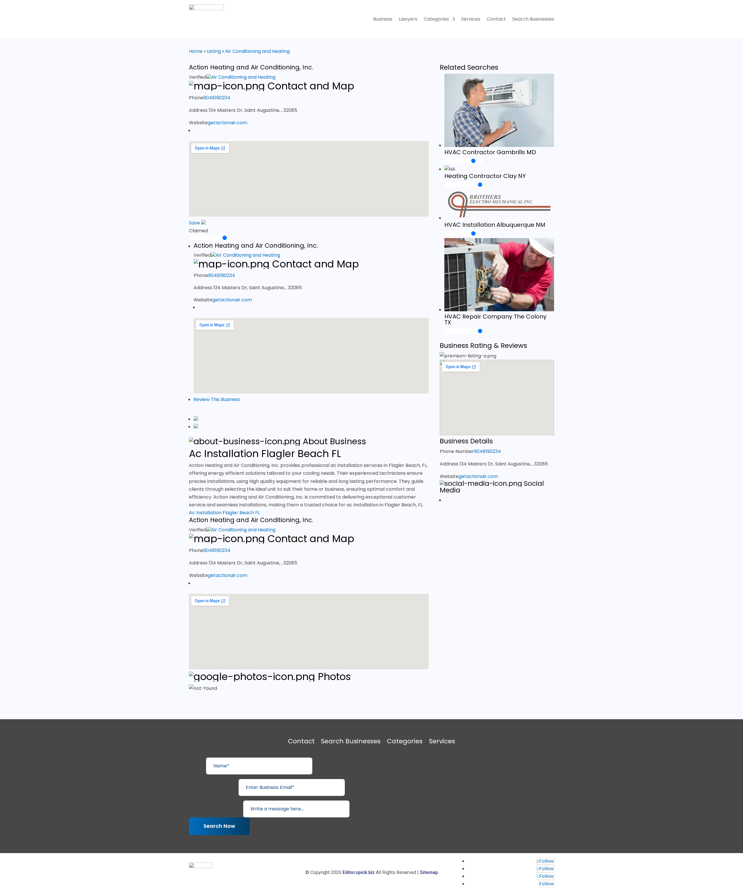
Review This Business (217, 399)
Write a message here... (215, 808)
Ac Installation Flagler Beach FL (224, 512)
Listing (214, 51)
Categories (436, 19)
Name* (197, 765)
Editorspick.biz (358, 872)
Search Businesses (533, 19)
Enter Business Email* (213, 787)
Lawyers (408, 19)
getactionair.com (227, 122)
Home (196, 51)
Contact (496, 19)
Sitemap (429, 872)
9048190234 (216, 97)
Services (470, 19)
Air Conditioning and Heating (257, 51)
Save (195, 223)
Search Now (219, 826)
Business (382, 19)
